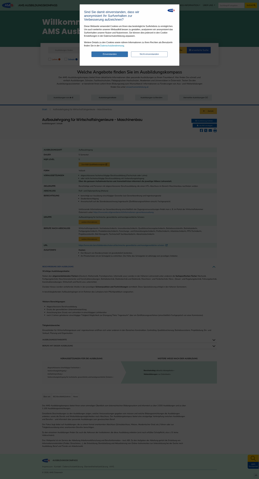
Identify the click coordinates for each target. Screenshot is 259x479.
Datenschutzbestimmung (112, 45)
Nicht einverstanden (149, 54)
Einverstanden (110, 54)
